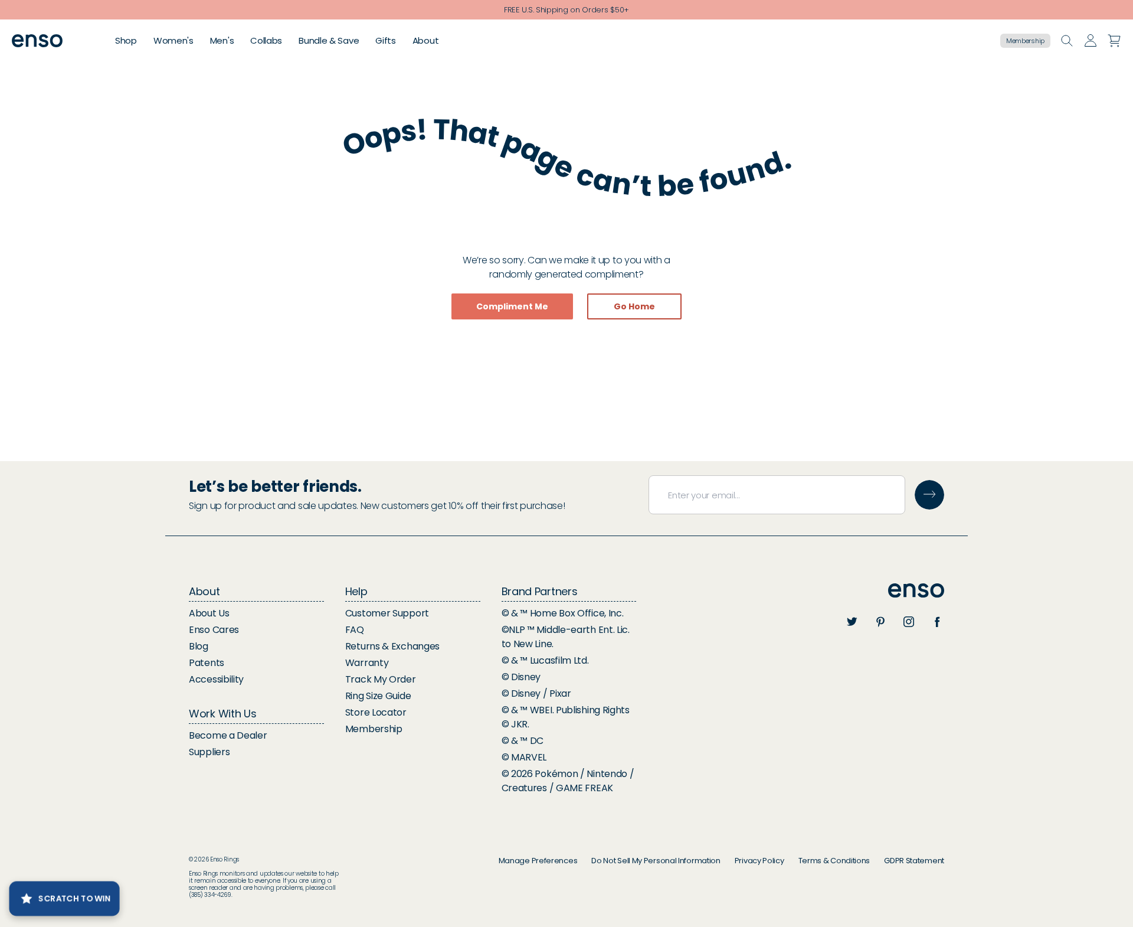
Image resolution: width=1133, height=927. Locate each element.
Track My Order (380, 679)
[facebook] (937, 622)
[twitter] (852, 622)
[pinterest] (880, 622)
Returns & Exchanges (392, 646)
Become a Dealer (228, 735)
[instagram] (909, 622)
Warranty (367, 663)
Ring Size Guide (378, 696)
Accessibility (216, 679)
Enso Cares (214, 630)
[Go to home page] (916, 590)
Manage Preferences (538, 860)
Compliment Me (512, 306)
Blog (198, 646)
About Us (209, 613)
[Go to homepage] (37, 41)
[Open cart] (1114, 41)
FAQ (354, 630)
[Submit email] (929, 495)
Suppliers (209, 752)
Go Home (634, 306)
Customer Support (387, 613)
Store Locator (376, 712)
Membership (1025, 40)
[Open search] (1067, 41)
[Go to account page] (1090, 41)
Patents (206, 663)
